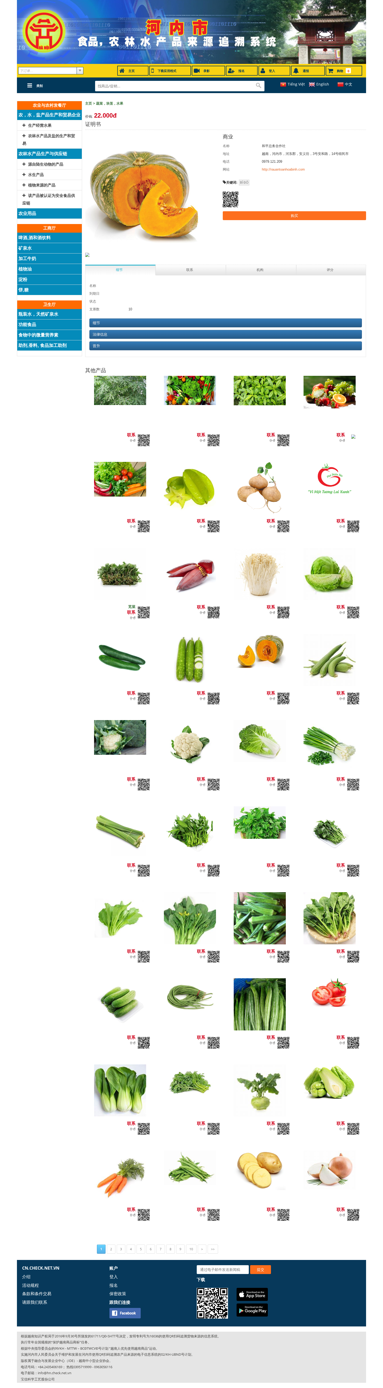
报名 (113, 1285)
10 (191, 1249)
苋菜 (131, 606)
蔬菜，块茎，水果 (109, 103)
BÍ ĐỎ (244, 182)
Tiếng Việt (296, 84)
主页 (88, 103)
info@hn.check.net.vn (54, 1373)
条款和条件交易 (36, 1293)
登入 (113, 1277)
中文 (348, 84)
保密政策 (117, 1293)
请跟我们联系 (34, 1302)
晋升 (96, 346)
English (322, 84)
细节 (96, 323)
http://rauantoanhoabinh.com (283, 169)
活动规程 (30, 1285)
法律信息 (100, 334)
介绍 (26, 1277)
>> (213, 1249)
